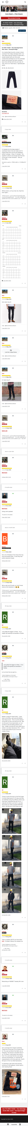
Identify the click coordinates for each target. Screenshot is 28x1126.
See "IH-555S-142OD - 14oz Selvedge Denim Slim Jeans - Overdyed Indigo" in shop (14, 1110)
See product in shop (14, 18)
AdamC (4, 217)
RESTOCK (4, 1010)
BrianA (4, 546)
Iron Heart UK (5, 113)
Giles (3, 182)
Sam (3, 41)
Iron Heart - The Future (14, 14)
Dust (3, 1041)
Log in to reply (22, 30)
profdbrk (4, 141)
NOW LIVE (4, 431)
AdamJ (4, 500)
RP (2, 625)
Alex (3, 973)
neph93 (4, 652)
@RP (3, 941)
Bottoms (6, 28)
